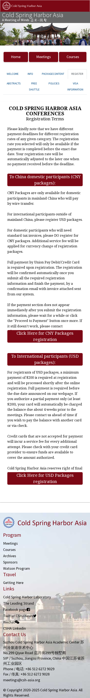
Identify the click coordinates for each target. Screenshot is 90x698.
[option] (45, 34)
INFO (30, 74)
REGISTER (77, 74)
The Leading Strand (18, 603)
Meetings (43, 56)
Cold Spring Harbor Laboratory (27, 597)
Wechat (9, 622)
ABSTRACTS (14, 83)
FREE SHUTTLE (34, 86)
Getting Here (13, 582)
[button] (7, 34)
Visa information (75, 86)
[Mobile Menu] (83, 10)
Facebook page (15, 609)
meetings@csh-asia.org (21, 680)
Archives (9, 555)
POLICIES (54, 83)
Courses (73, 56)
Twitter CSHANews (18, 615)
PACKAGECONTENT (53, 74)
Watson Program (16, 568)
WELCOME (13, 74)
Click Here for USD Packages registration (45, 478)
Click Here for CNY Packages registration (45, 336)
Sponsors (10, 562)
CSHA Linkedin (14, 628)
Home (16, 56)
